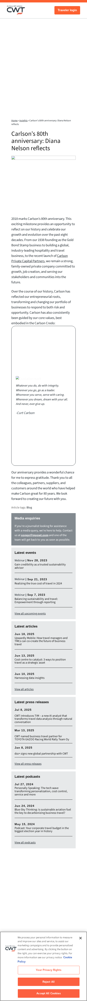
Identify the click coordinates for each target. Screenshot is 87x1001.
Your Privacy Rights (48, 969)
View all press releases (28, 764)
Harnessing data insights (30, 678)
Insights (23, 120)
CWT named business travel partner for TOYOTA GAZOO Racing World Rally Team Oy (42, 738)
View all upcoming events (30, 613)
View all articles (24, 689)
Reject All (48, 981)
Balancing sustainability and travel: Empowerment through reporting (36, 600)
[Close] (80, 938)
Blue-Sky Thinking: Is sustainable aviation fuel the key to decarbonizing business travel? (43, 811)
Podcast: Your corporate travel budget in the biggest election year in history (42, 830)
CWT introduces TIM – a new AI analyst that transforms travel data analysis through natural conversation (43, 719)
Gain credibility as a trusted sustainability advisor (40, 566)
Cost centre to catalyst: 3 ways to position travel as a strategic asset (40, 661)
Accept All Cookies (48, 993)
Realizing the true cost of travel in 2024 (38, 583)
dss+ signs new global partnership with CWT (41, 753)
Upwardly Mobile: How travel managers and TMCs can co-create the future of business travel (41, 641)
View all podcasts (25, 842)
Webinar (20, 560)
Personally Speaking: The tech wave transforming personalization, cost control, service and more (41, 791)
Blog (29, 507)
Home (14, 120)
